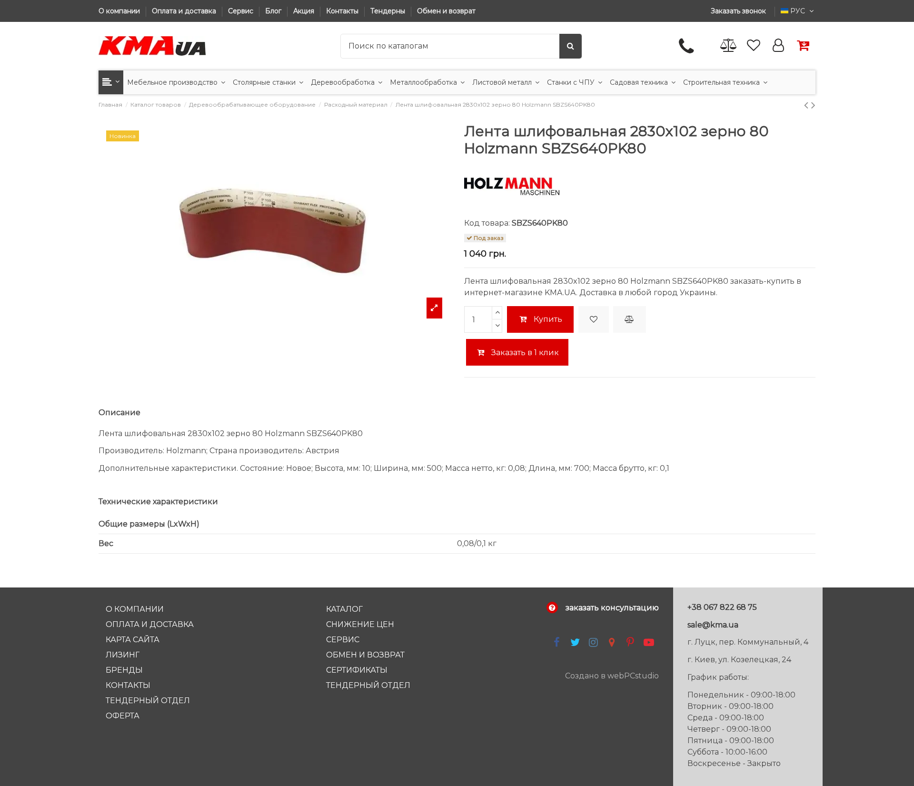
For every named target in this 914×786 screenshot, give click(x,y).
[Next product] (813, 105)
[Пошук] (570, 46)
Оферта (122, 715)
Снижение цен (360, 624)
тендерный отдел (368, 685)
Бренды (124, 670)
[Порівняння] (728, 46)
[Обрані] (753, 46)
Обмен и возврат (446, 11)
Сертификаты (356, 670)
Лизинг (122, 654)
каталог (344, 609)
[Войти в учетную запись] (778, 46)
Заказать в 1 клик (524, 352)
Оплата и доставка (185, 11)
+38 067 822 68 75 (722, 607)
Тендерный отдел (148, 700)
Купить (548, 319)
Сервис (241, 11)
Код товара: (487, 223)
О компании (120, 11)
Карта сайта (132, 639)
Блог (274, 11)
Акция (304, 11)
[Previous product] (807, 105)
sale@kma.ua (712, 624)
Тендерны (388, 11)
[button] (111, 82)
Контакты (343, 11)
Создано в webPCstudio (612, 675)
